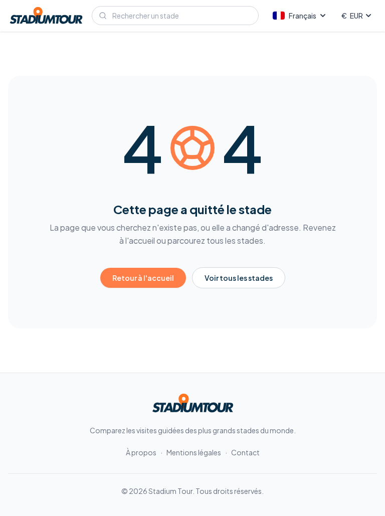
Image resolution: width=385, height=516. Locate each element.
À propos (141, 452)
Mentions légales (193, 452)
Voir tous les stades (239, 277)
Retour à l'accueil (143, 277)
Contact (245, 452)
